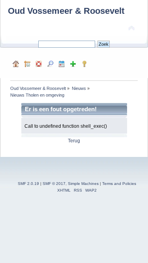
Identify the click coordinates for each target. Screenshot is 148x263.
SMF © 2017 (54, 183)
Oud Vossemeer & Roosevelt (66, 11)
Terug (74, 141)
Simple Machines (83, 183)
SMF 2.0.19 (28, 183)
